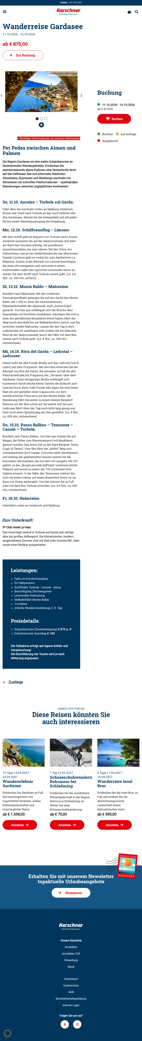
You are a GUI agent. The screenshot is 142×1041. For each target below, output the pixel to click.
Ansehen (17, 825)
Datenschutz (71, 985)
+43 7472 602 (71, 2)
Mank (71, 966)
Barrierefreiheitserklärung (71, 998)
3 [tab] (47, 120)
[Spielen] (41, 125)
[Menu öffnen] (5, 12)
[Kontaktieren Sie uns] (129, 12)
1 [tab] (38, 120)
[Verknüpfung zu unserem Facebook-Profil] (65, 1024)
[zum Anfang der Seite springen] (135, 1034)
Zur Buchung (25, 55)
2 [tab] (42, 120)
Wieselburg (71, 960)
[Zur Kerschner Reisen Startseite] (69, 11)
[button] (7, 1033)
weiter (81, 95)
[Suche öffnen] (136, 12)
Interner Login (71, 1005)
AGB (71, 992)
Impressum (71, 979)
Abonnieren (73, 893)
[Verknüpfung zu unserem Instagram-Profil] (77, 1024)
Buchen (117, 119)
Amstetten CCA (71, 953)
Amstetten (71, 947)
